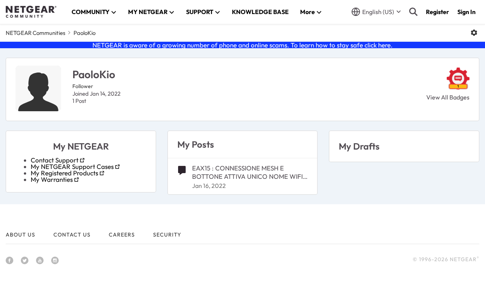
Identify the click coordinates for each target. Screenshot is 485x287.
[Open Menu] (474, 32)
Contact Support (54, 160)
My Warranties (52, 179)
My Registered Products (64, 173)
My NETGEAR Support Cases (72, 166)
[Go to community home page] (31, 12)
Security (167, 234)
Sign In (466, 12)
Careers (122, 234)
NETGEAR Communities (35, 32)
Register (437, 12)
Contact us (72, 234)
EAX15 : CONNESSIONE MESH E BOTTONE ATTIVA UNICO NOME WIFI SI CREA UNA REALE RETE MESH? (247, 172)
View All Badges (447, 97)
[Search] (413, 11)
